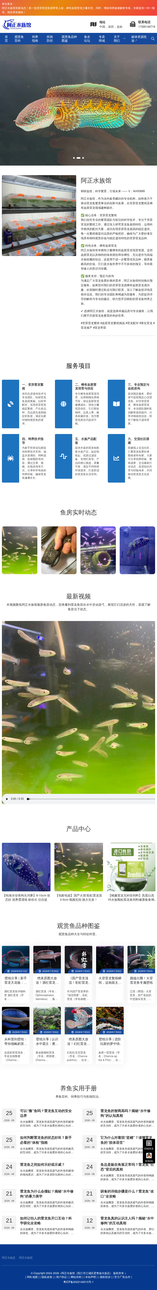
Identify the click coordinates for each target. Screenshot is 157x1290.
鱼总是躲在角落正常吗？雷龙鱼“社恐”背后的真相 (127, 1167)
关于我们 (117, 38)
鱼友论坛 (87, 38)
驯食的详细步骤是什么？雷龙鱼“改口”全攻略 (127, 1193)
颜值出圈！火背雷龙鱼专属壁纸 (141, 980)
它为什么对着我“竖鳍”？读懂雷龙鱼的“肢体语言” (126, 1140)
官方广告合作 (122, 1277)
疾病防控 (50, 38)
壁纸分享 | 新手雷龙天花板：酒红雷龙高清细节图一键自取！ (15, 984)
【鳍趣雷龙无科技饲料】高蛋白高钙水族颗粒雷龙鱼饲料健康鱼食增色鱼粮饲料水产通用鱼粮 (85, 899)
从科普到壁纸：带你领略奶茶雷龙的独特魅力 (15, 1043)
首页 (6, 38)
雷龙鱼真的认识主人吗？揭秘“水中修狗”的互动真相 (127, 1220)
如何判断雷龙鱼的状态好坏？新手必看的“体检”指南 (46, 1140)
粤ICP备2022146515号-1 (78, 1282)
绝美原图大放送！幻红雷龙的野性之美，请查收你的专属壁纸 (78, 1045)
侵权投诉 (105, 1277)
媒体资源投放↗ (139, 38)
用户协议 (61, 1277)
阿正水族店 (8, 1257)
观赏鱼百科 (19, 38)
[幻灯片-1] (78, 105)
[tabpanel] (78, 105)
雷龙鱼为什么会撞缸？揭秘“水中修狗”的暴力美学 (47, 1193)
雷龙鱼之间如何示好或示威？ (42, 1164)
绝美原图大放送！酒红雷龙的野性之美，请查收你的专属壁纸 (47, 984)
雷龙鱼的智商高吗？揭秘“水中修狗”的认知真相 (125, 1113)
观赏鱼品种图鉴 (69, 38)
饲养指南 (35, 38)
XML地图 (32, 1277)
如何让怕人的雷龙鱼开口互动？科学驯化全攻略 (46, 1220)
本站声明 (90, 1277)
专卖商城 (102, 38)
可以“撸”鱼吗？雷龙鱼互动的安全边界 (46, 1113)
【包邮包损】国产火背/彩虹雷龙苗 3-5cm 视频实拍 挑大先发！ (32, 897)
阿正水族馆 (26, 1257)
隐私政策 (47, 1277)
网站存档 (76, 1277)
